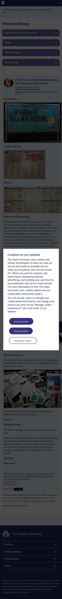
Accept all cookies (21, 322)
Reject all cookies (21, 331)
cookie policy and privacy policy (25, 293)
